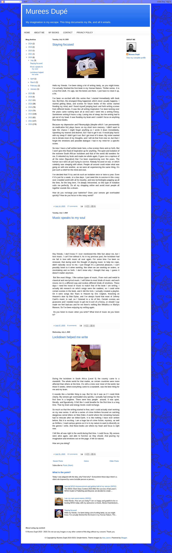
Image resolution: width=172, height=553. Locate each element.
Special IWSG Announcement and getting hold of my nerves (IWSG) (90, 486)
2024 (30, 44)
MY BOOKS (54, 32)
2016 (30, 104)
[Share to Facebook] (92, 206)
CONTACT (67, 32)
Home (86, 461)
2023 (30, 47)
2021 (30, 54)
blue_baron (106, 538)
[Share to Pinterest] (94, 206)
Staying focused (63, 44)
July (32, 60)
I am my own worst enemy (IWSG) (77, 498)
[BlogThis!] (88, 206)
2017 (30, 100)
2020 (30, 57)
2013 (30, 114)
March (33, 82)
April (32, 79)
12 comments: (72, 454)
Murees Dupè (134, 54)
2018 (30, 97)
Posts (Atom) (68, 465)
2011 (30, 121)
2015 (30, 107)
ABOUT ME (39, 32)
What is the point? (61, 472)
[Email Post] (81, 206)
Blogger (124, 538)
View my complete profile (136, 58)
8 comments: (72, 325)
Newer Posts (58, 461)
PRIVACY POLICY (85, 32)
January (33, 89)
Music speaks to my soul (68, 217)
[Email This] (86, 206)
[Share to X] (90, 206)
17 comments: (72, 206)
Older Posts (114, 461)
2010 (30, 124)
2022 (30, 51)
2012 (30, 117)
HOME (27, 32)
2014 (30, 110)
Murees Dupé (47, 11)
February (34, 86)
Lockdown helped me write (70, 337)
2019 (30, 93)
